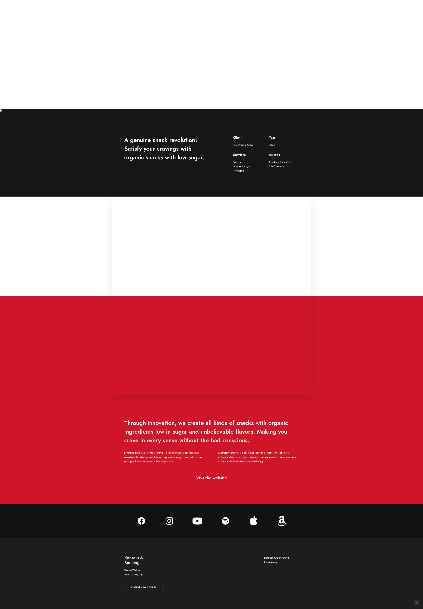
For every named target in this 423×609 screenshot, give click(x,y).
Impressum (270, 562)
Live (322, 8)
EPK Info (336, 8)
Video (310, 8)
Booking (377, 8)
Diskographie (356, 8)
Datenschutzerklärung (276, 557)
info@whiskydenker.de (143, 587)
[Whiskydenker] (18, 8)
